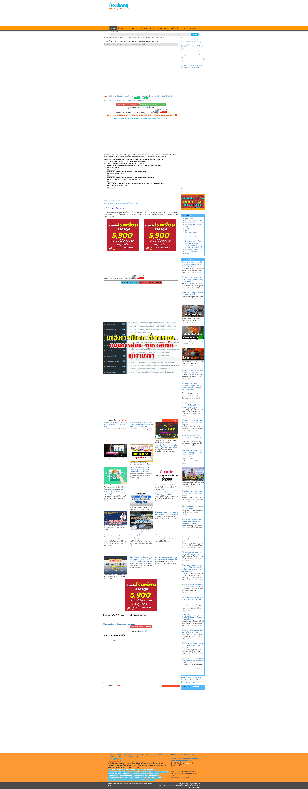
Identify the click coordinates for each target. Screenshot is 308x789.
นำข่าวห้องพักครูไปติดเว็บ (178, 763)
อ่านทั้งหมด (174, 420)
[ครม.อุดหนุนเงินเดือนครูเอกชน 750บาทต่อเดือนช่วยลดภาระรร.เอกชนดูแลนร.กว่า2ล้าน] (115, 537)
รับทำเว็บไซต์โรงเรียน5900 (181, 786)
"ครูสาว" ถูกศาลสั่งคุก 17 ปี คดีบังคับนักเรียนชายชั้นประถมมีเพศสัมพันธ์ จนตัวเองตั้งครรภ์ (192, 528)
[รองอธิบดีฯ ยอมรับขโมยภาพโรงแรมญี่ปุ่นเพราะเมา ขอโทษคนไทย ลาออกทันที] (115, 425)
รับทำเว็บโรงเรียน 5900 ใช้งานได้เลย (120, 96)
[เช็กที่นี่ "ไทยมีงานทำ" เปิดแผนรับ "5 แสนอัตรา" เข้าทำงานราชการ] (193, 67)
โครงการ (187, 229)
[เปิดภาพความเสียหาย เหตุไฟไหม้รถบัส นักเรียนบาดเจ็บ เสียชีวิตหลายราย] (193, 332)
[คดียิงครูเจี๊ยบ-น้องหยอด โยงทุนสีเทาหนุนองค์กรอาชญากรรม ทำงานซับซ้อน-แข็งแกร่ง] (193, 661)
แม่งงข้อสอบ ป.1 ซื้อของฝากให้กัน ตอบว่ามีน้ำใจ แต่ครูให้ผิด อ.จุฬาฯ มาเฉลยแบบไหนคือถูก (192, 459)
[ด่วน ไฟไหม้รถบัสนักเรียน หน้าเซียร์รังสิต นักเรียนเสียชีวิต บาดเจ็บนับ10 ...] (193, 354)
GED (133, 96)
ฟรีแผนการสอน (143, 28)
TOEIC (197, 679)
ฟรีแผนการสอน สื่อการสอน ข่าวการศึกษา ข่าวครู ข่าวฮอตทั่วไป (184, 760)
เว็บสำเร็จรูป (170, 786)
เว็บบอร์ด (125, 779)
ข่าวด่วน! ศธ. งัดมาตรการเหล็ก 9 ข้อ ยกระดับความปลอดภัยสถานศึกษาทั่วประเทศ (193, 270)
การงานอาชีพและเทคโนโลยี (140, 775)
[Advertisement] (166, 14)
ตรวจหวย (119, 779)
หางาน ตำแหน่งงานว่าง (192, 245)
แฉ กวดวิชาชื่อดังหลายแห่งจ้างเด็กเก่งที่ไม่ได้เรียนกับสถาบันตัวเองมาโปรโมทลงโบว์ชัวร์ (115, 527)
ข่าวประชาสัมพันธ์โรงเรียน (115, 771)
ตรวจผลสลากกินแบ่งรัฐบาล (193, 249)
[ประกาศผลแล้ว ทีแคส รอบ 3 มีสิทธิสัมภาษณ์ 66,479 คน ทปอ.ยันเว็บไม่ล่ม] (166, 558)
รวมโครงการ (187, 754)
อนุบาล (131, 777)
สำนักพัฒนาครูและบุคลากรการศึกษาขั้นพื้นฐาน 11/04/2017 (123, 203)
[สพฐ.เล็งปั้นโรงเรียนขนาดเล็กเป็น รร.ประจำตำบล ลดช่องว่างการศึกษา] (166, 446)
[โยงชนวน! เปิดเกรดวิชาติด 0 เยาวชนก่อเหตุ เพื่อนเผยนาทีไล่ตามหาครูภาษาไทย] (193, 279)
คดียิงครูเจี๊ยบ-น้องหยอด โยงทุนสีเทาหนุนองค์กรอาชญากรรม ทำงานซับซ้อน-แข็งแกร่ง (192, 667)
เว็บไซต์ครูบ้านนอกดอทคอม (115, 200)
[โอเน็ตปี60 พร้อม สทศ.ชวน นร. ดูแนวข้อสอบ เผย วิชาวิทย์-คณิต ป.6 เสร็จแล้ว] (141, 453)
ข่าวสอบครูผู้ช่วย (190, 239)
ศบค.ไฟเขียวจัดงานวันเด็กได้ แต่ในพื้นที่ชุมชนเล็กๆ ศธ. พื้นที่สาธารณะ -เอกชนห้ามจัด (115, 498)
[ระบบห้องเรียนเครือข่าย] (193, 682)
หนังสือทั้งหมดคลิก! (174, 685)
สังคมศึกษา (157, 771)
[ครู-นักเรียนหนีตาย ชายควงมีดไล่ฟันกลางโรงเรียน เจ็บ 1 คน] (193, 631)
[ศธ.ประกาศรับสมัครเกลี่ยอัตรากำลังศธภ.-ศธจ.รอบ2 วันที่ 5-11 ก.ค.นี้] (166, 536)
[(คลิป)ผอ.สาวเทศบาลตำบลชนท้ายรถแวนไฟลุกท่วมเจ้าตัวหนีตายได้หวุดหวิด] (193, 493)
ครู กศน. (166, 28)
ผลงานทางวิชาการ (165, 754)
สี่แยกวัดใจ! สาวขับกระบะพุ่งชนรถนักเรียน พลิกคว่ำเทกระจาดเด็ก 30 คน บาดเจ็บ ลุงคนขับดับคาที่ (192, 606)
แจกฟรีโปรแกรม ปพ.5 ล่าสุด (130, 282)
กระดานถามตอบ (153, 754)
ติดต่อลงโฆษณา (151, 779)
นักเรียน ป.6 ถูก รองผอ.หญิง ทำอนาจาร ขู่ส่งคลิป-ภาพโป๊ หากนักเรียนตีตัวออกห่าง (192, 545)
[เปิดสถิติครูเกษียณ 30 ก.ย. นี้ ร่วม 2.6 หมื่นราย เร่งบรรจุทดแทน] (115, 450)
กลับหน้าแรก (162, 786)
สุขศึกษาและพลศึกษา (154, 775)
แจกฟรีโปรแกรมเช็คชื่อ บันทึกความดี (152, 105)
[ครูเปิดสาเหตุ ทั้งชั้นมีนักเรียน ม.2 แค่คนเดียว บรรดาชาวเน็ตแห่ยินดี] (193, 586)
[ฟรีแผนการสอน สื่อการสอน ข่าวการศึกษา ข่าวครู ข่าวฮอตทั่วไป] (118, 6)
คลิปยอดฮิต (140, 769)
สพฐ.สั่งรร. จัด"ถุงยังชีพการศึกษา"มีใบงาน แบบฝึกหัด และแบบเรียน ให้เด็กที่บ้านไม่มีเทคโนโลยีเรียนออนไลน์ (141, 565)
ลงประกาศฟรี (124, 756)
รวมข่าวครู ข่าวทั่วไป (131, 769)
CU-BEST (163, 96)
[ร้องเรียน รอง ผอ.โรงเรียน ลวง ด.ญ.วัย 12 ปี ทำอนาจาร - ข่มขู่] (193, 553)
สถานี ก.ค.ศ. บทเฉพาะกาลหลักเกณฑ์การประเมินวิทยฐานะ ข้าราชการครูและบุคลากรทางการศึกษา (141, 509)
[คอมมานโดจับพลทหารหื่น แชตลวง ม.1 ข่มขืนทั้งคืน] (193, 507)
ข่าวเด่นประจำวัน (113, 756)
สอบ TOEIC (154, 96)
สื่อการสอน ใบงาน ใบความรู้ (193, 220)
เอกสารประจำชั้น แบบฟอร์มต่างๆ (140, 773)
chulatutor (189, 677)
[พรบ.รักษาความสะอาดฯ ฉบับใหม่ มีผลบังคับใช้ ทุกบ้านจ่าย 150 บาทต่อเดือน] (141, 520)
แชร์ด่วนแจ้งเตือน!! (139, 777)
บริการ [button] (184, 28)
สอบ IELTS (145, 96)
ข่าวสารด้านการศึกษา (192, 237)
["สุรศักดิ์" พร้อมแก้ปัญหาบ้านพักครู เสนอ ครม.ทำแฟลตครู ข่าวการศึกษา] (193, 438)
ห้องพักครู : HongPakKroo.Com (191, 784)
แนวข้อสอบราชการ (191, 233)
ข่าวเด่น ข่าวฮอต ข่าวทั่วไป (193, 241)
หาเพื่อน (154, 777)
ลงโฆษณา (188, 253)
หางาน (159, 777)
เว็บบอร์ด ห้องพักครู (191, 251)
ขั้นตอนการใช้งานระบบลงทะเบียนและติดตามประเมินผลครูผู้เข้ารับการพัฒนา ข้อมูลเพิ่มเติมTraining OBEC (115, 487)
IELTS (138, 96)
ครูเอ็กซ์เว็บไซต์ (185, 777)
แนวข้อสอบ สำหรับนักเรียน (193, 235)
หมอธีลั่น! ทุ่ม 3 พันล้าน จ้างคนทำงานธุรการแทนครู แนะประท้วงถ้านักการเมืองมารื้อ (141, 543)
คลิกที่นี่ (182, 773)
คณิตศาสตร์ (133, 771)
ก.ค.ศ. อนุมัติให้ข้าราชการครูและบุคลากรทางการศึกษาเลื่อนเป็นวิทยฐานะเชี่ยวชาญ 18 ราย (166, 498)
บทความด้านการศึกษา (192, 243)
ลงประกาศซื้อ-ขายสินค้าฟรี (193, 247)
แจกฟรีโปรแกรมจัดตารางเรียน (127, 105)
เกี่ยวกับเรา (131, 779)
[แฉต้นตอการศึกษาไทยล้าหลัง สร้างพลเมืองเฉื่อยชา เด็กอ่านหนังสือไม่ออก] (166, 513)
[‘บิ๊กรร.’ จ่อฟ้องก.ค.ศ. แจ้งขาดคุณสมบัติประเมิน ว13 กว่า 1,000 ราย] (166, 430)
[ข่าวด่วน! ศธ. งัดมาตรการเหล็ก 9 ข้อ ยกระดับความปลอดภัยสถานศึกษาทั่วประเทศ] (193, 264)
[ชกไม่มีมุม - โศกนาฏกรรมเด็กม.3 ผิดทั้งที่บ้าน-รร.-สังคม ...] (193, 294)
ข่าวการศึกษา (114, 38)
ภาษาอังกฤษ (150, 771)
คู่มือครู (160, 28)
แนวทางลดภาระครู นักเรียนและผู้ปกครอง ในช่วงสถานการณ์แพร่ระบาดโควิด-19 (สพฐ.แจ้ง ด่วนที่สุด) (141, 431)
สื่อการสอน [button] (132, 28)
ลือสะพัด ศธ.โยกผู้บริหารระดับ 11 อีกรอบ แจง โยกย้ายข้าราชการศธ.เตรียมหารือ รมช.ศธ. (166, 487)
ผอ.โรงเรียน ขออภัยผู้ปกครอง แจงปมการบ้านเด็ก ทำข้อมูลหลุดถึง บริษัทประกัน (191, 652)
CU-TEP (170, 96)
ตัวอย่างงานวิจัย (190, 223)
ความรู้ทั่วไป (148, 777)
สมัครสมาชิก (133, 756)
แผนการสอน (189, 218)
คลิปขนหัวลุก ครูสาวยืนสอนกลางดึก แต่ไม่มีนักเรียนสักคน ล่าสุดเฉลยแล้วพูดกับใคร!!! (193, 623)
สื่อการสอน (152, 28)
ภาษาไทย (143, 771)
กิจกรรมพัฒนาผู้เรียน (114, 777)
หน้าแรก (113, 28)
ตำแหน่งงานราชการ (140, 754)
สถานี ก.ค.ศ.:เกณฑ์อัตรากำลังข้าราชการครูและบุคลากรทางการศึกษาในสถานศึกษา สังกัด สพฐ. (141, 476)
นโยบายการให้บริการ (141, 779)
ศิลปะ (138, 771)
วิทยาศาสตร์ (126, 771)
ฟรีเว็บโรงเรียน (175, 28)
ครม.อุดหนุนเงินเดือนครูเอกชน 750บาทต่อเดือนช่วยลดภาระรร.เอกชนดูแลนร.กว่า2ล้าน (115, 543)
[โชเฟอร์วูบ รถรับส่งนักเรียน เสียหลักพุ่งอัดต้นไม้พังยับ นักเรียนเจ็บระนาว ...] (193, 311)
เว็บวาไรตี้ (193, 786)
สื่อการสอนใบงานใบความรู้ (115, 773)
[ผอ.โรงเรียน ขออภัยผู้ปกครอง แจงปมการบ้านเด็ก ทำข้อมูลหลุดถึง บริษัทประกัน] (193, 645)
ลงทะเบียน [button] (192, 28)
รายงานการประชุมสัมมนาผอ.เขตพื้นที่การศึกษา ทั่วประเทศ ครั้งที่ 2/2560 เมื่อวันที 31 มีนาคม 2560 (115, 577)
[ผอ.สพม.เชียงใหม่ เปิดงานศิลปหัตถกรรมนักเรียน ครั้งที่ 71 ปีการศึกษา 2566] (193, 474)
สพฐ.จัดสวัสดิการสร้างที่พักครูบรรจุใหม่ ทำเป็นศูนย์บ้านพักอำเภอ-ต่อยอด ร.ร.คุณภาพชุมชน (192, 411)
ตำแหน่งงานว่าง (120, 769)
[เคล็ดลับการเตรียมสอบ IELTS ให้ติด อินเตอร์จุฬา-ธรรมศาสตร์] (193, 372)
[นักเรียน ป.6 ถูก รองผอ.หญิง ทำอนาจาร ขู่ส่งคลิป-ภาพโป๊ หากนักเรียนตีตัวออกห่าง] (193, 539)
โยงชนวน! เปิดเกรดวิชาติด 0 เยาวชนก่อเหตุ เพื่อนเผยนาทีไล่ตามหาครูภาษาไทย (192, 286)
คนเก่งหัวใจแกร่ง (124, 777)
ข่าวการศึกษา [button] (122, 28)
